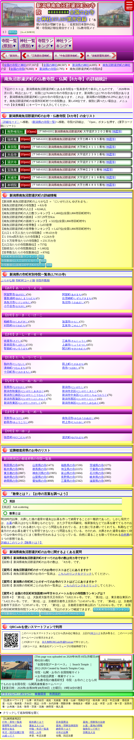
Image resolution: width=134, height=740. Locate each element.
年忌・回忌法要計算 (13, 732)
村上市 (73, 422)
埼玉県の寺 (68, 469)
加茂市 (71, 321)
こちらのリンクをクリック (75, 573)
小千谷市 (15, 306)
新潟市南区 (81, 402)
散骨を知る (8, 729)
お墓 (9, 522)
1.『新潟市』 (13, 55)
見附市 (14, 418)
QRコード (95, 633)
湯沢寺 (12, 162)
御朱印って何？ (91, 729)
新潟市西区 (79, 398)
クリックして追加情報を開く (21, 712)
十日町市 (17, 371)
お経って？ (8, 735)
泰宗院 (12, 147)
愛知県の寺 (39, 480)
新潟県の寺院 (47, 68)
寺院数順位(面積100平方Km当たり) (23, 264)
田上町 (73, 363)
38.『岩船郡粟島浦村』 (99, 55)
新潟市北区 (79, 391)
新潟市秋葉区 (24, 391)
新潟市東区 (23, 402)
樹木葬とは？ (36, 722)
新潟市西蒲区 (25, 398)
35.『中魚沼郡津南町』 (67, 55)
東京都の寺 (11, 473)
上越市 (74, 344)
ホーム (13, 31)
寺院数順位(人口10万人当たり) (20, 260)
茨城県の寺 (97, 465)
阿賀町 (72, 294)
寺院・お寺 (35, 732)
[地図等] (117, 131)
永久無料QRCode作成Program (57, 642)
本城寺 (12, 177)
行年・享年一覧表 (12, 722)
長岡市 (15, 387)
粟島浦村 (20, 298)
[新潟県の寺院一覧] (44, 121)
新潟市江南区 (25, 394)
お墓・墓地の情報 (92, 725)
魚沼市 (73, 302)
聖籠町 (16, 348)
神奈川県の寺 (40, 473)
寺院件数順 (43, 280)
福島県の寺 (68, 465)
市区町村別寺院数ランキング (19, 256)
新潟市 (73, 387)
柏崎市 (16, 321)
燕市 (70, 367)
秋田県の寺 (11, 465)
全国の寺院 (17, 68)
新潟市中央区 (84, 394)
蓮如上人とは (36, 725)
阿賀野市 (15, 294)
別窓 (41, 256)
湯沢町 (73, 437)
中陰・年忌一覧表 (39, 729)
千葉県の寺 (97, 469)
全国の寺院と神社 (15, 65)
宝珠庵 (12, 170)
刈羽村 (15, 325)
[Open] (31, 131)
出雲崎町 (77, 298)
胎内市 (15, 363)
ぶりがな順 (8, 280)
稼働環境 (40, 693)
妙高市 (16, 422)
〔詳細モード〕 (10, 121)
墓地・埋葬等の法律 (94, 722)
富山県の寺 (68, 473)
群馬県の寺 (39, 469)
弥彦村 (15, 437)
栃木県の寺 (11, 469)
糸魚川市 (17, 302)
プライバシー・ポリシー (16, 693)
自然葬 (125, 534)
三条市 (74, 340)
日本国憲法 (62, 722)
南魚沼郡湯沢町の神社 (117, 65)
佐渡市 (12, 340)
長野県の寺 (68, 476)
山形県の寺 (39, 465)
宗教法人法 (89, 732)
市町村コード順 (25, 280)
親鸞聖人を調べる (12, 725)
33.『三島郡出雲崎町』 (39, 55)
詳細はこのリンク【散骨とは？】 (22, 542)
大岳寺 (12, 154)
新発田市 (15, 344)
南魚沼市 (78, 418)
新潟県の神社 (80, 65)
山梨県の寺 (39, 476)
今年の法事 (62, 732)
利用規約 (55, 693)
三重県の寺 (68, 480)
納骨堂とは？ (63, 729)
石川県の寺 (97, 473)
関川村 (74, 348)
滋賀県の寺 (97, 480)
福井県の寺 (11, 476)
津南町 (15, 367)
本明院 (12, 185)
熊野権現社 (15, 131)
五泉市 (72, 325)
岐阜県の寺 (97, 476)
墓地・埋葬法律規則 (67, 725)
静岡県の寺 (11, 480)
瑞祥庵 (12, 139)
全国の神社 (50, 65)
